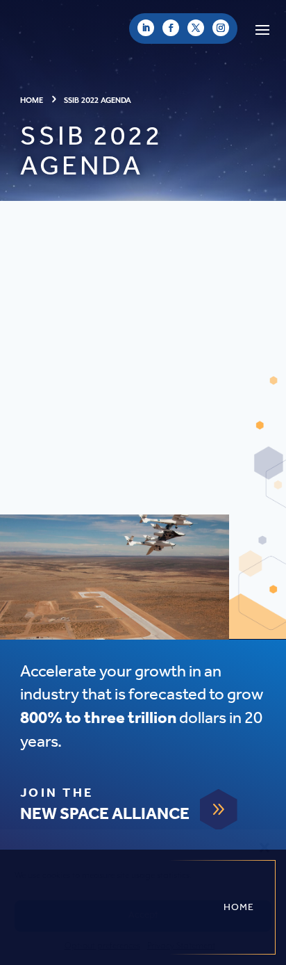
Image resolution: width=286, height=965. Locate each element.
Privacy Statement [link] (181, 946)
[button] (264, 847)
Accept (143, 915)
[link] (145, 27)
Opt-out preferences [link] (102, 946)
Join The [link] (57, 793)
